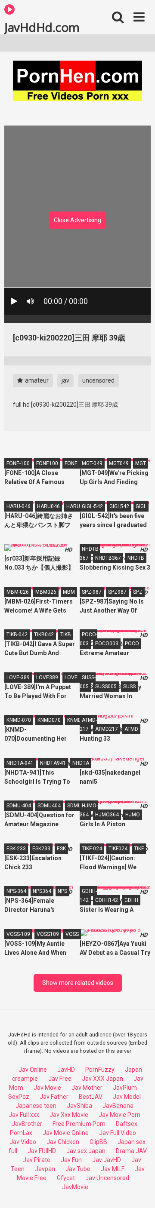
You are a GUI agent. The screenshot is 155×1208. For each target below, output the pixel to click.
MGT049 (119, 463)
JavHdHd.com (42, 26)
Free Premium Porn (79, 1123)
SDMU (74, 806)
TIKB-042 (17, 635)
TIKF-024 (92, 849)
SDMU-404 (18, 806)
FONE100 (47, 463)
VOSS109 (48, 934)
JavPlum (125, 1087)
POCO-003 (88, 639)
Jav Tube (77, 1168)
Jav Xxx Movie (69, 1114)
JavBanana (117, 1105)
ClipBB (98, 1141)
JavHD (66, 1069)
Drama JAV (131, 1150)
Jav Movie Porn (119, 1114)
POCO (132, 644)
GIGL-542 (92, 506)
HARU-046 (18, 506)
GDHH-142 (88, 895)
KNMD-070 (18, 720)
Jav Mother (86, 1087)
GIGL (141, 506)
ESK (61, 849)
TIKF (139, 849)
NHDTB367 (108, 558)
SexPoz (18, 1096)
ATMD (131, 729)
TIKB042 (44, 635)
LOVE (71, 678)
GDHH (131, 900)
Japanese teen (36, 1105)
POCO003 (106, 644)
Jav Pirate (36, 1159)
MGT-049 (92, 463)
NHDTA (80, 763)
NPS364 (42, 891)
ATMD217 (106, 729)
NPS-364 (16, 891)
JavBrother (27, 1123)
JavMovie (75, 1186)
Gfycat (66, 1177)
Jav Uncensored (107, 1177)
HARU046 (48, 506)
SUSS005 (106, 687)
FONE (71, 463)
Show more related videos (77, 982)
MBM (69, 592)
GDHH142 (106, 900)
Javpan (45, 1168)
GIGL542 (119, 506)
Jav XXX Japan (102, 1078)
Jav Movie (47, 1087)
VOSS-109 (18, 934)
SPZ (138, 592)
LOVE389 (47, 678)
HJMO (132, 815)
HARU (73, 506)
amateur (36, 380)
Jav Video (22, 1141)
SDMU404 (49, 806)
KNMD (74, 720)
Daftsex (126, 1123)
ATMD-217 (88, 724)
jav (65, 380)
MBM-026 (17, 592)
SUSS (129, 687)
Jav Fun (71, 1159)
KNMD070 (49, 720)
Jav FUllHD (42, 1150)
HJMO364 (107, 815)
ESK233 (41, 849)
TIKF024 (117, 849)
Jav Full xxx (24, 1114)
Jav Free (59, 1078)
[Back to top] (139, 1190)
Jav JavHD (106, 1159)
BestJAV (90, 1096)
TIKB (65, 635)
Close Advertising (77, 220)
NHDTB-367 (90, 553)
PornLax (21, 1132)
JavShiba (79, 1105)
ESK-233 (16, 849)
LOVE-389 (18, 678)
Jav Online (33, 1069)
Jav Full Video (117, 1132)
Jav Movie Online (66, 1132)
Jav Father (54, 1096)
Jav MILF (112, 1168)
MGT (140, 463)
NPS (62, 891)
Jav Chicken (62, 1141)
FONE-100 (18, 463)
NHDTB (135, 558)
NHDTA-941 (20, 763)
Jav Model (127, 1096)
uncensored (98, 380)
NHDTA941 (53, 763)
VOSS (72, 934)
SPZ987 (117, 592)
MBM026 (45, 592)
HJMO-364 (89, 810)
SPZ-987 (92, 592)
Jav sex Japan (85, 1150)
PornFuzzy (100, 1069)
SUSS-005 (88, 682)
